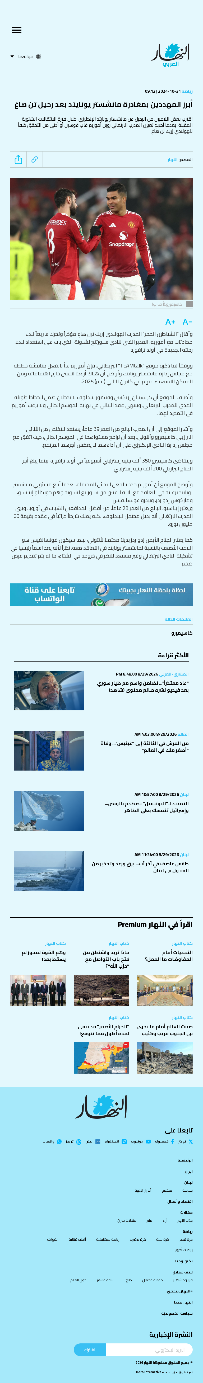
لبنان (184, 794)
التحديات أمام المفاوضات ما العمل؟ (169, 956)
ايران (189, 1171)
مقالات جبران (126, 1220)
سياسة (187, 1190)
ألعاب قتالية (77, 1239)
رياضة (187, 91)
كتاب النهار (182, 943)
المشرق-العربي (173, 674)
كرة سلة (162, 1239)
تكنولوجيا (184, 1261)
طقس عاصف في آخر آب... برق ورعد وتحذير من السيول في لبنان (140, 867)
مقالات (186, 1212)
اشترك (89, 1349)
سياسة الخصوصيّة (177, 1313)
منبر (149, 1220)
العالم (183, 734)
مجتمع (167, 1190)
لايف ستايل (183, 1272)
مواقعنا (25, 56)
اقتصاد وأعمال (180, 1201)
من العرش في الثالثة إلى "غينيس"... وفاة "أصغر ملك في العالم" (144, 746)
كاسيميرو (182, 633)
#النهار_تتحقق (180, 1291)
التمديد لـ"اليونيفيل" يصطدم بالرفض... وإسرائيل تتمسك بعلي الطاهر (147, 807)
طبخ (129, 1280)
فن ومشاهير (183, 1280)
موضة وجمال (152, 1280)
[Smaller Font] (186, 322)
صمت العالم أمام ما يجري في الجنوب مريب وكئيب (165, 1030)
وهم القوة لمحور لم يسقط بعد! (44, 956)
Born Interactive (148, 1372)
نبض (89, 1141)
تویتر (182, 1141)
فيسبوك (162, 1141)
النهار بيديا (183, 1302)
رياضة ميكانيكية (107, 1239)
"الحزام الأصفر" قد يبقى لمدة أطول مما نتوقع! (103, 1030)
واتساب (48, 1141)
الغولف (52, 1239)
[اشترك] (101, 594)
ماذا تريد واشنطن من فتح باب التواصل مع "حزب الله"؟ (106, 959)
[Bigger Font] (170, 322)
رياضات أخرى (184, 1250)
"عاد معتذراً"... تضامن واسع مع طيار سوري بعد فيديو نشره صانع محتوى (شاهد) (143, 686)
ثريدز (69, 1141)
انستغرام (111, 1141)
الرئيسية (185, 1160)
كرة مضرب (138, 1239)
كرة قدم (186, 1239)
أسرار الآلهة (143, 1190)
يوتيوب (137, 1141)
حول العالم (78, 1280)
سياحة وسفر (106, 1280)
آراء (165, 1220)
